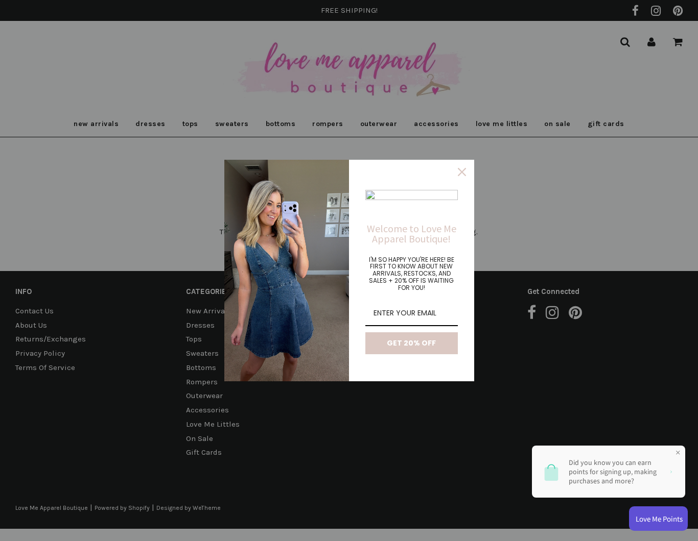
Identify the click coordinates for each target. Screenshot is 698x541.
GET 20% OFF (411, 343)
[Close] (462, 172)
